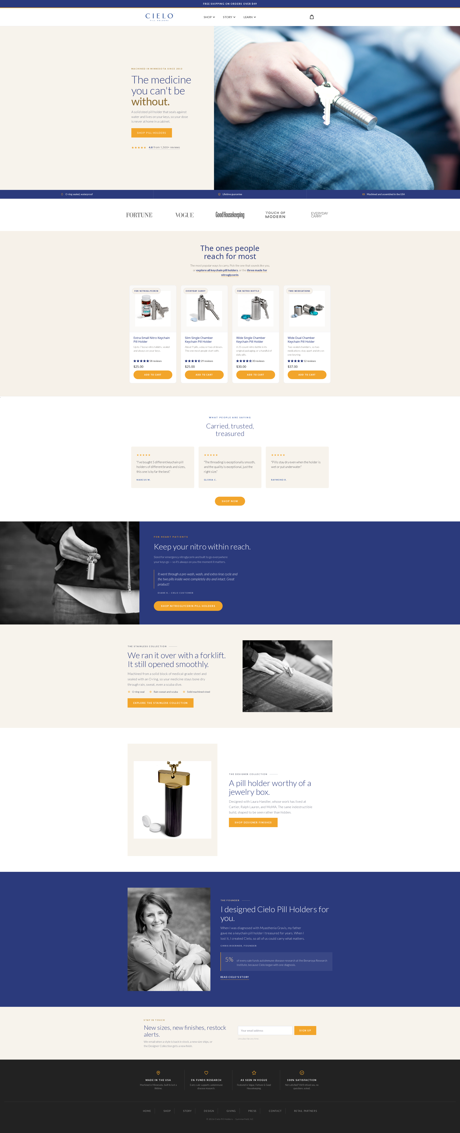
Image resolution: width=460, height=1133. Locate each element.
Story (187, 1110)
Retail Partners (305, 1110)
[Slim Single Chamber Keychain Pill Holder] (204, 334)
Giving (231, 1110)
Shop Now (230, 501)
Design (209, 1110)
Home (147, 1110)
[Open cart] (311, 17)
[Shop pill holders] (337, 108)
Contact (275, 1110)
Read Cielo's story (234, 977)
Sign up (305, 1030)
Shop (167, 1110)
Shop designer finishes (253, 822)
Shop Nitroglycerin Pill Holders (188, 606)
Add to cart (153, 374)
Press (252, 1110)
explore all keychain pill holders (217, 270)
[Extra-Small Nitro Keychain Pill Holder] (153, 334)
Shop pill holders (151, 132)
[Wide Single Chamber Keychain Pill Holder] (255, 334)
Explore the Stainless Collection (160, 702)
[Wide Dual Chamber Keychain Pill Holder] (307, 334)
